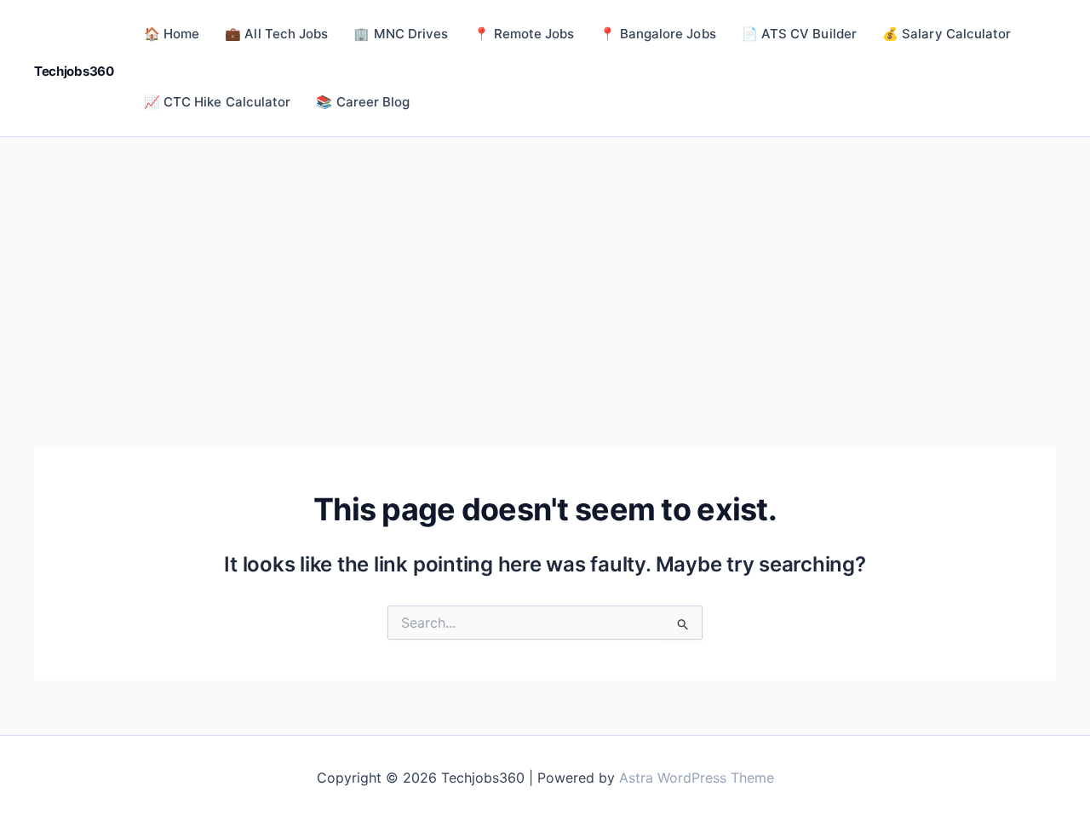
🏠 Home (171, 34)
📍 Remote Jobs (523, 34)
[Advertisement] (545, 265)
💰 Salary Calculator (946, 34)
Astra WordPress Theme (696, 777)
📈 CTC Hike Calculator (217, 102)
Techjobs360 (74, 71)
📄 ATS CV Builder (799, 34)
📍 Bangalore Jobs (657, 34)
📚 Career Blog (363, 102)
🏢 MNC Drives (400, 34)
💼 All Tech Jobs (276, 34)
